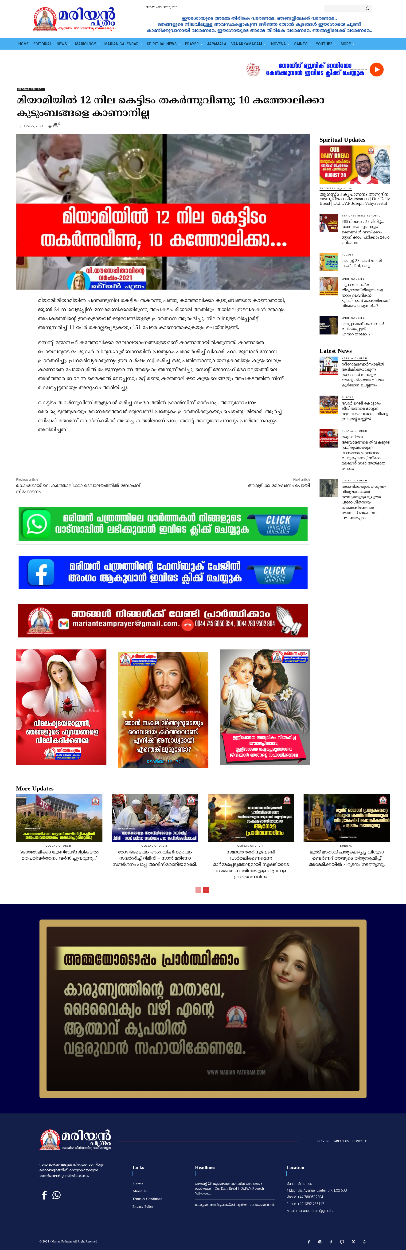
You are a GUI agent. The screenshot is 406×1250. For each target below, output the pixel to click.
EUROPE (348, 397)
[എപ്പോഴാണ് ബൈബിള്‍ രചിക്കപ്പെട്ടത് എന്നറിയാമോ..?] (329, 325)
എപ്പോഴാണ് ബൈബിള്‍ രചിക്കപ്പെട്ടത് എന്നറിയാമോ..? (363, 329)
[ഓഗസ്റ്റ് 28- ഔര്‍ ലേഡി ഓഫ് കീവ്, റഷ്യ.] (329, 262)
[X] (363, 127)
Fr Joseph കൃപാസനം (336, 188)
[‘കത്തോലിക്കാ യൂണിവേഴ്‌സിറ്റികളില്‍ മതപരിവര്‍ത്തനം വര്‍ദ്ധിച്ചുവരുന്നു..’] (59, 818)
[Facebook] (353, 127)
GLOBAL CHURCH (31, 89)
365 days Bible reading (361, 216)
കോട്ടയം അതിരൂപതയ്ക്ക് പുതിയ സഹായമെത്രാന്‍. (235, 1205)
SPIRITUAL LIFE (353, 279)
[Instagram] (320, 1242)
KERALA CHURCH (354, 358)
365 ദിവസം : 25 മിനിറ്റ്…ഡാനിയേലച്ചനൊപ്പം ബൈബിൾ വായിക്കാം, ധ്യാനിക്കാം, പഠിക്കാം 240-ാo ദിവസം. (366, 232)
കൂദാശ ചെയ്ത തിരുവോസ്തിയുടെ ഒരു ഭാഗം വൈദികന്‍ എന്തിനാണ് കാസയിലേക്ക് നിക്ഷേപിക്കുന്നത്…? (366, 296)
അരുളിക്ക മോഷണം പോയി (279, 486)
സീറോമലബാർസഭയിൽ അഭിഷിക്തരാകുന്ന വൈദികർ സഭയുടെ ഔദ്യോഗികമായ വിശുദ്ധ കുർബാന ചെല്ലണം (363, 375)
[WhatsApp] (385, 127)
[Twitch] (342, 1242)
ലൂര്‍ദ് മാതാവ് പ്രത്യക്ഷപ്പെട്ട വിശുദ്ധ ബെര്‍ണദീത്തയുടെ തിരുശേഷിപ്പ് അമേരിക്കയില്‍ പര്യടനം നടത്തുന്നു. (347, 859)
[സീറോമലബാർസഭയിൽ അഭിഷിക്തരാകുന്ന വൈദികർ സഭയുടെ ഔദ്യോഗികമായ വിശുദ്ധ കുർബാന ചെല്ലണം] (329, 366)
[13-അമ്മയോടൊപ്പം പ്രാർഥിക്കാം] (203, 1009)
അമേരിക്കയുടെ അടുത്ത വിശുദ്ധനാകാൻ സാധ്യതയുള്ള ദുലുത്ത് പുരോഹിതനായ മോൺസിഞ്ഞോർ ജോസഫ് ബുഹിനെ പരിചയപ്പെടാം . (364, 502)
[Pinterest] (374, 127)
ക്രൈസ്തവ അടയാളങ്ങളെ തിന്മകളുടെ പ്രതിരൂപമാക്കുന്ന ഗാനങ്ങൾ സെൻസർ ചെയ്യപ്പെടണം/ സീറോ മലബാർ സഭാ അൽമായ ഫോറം (366, 453)
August (348, 255)
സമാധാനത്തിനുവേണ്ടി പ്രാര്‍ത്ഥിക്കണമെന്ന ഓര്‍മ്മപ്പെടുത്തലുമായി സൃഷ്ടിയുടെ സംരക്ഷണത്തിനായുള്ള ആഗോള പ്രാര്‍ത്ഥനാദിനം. (251, 865)
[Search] (367, 8)
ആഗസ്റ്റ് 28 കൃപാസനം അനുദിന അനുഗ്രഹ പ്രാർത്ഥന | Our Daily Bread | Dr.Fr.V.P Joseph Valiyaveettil (355, 199)
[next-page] (206, 890)
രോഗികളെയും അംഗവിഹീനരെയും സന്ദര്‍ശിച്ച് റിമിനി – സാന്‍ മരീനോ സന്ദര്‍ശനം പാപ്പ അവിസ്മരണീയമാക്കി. (155, 859)
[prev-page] (198, 890)
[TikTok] (331, 1242)
